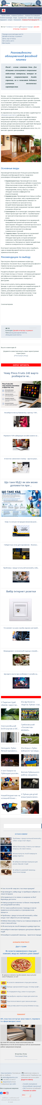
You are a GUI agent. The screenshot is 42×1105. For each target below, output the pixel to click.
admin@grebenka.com (10, 1077)
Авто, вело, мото (8, 41)
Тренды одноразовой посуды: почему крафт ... (23, 987)
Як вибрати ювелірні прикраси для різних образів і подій (25, 863)
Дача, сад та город (9, 39)
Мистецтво (6, 43)
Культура (37, 18)
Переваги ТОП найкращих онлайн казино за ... (21, 436)
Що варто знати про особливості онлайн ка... (21, 674)
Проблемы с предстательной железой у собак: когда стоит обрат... (27, 839)
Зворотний (7, 1082)
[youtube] (4, 1094)
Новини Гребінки (17, 15)
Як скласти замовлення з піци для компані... (22, 982)
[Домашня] (2, 11)
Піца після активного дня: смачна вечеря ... (22, 1001)
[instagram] (7, 1094)
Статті (15, 27)
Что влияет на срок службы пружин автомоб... (21, 628)
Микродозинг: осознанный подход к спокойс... (21, 651)
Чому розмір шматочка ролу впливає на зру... (23, 1006)
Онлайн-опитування (30, 1084)
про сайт (13, 1084)
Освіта (30, 18)
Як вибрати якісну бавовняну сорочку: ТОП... (21, 413)
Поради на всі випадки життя (12, 34)
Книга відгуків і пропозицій (32, 1086)
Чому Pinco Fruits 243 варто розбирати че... (21, 374)
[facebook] (1, 1094)
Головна (9, 27)
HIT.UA (23, 1095)
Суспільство (22, 18)
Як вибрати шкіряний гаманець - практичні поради (24, 871)
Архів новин (5, 15)
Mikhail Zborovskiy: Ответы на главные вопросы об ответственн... (26, 848)
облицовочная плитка (9, 115)
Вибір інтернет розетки (21, 591)
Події (15, 18)
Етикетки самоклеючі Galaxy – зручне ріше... (21, 459)
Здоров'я (3, 20)
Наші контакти (6, 1073)
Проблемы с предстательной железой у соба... (21, 568)
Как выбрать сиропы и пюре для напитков (22, 996)
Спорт (10, 20)
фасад (11, 333)
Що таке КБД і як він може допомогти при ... (21, 483)
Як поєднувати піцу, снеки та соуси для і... (21, 992)
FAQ (24, 1088)
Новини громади (6, 18)
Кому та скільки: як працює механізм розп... (21, 522)
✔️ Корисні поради (26, 27)
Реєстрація (19, 356)
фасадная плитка (20, 333)
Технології (17, 20)
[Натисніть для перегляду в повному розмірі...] (21, 161)
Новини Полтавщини (32, 15)
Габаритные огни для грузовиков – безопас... (21, 545)
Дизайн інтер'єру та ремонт (12, 36)
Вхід (25, 356)
